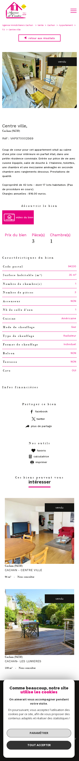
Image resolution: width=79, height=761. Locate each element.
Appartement (66, 25)
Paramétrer (39, 733)
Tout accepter (39, 745)
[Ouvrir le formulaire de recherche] (62, 11)
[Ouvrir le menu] (73, 10)
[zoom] (39, 107)
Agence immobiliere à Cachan (18, 25)
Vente (40, 25)
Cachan (51, 25)
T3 (3, 29)
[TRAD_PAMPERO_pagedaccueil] (16, 18)
